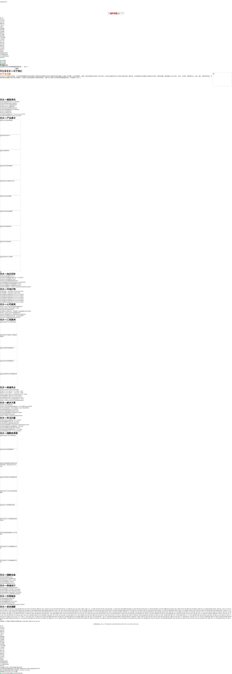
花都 (88, 612)
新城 (163, 612)
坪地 (16, 609)
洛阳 (115, 618)
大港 (151, 613)
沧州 (134, 624)
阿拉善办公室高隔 (4, 111)
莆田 (53, 616)
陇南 (147, 618)
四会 (177, 612)
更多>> (3, 99)
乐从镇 (68, 612)
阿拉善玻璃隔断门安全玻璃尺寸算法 (8, 589)
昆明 (224, 616)
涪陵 (224, 613)
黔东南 (109, 616)
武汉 (189, 616)
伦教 (51, 612)
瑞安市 (61, 613)
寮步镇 (65, 610)
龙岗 (110, 612)
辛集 (47, 613)
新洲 (99, 609)
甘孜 (206, 615)
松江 (77, 615)
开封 (120, 618)
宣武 (102, 613)
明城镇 (211, 610)
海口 (128, 615)
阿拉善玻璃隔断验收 (5, 599)
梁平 (185, 613)
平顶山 (136, 618)
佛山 (201, 615)
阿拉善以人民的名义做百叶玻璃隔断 (8, 312)
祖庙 (208, 610)
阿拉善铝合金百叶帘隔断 (6, 106)
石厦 (101, 609)
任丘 (12, 613)
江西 (121, 616)
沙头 (133, 609)
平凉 (118, 618)
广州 (21, 616)
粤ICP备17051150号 (25, 670)
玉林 (149, 615)
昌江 (103, 615)
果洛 (179, 618)
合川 (229, 613)
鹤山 (199, 612)
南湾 (23, 609)
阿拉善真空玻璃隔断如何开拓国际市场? (9, 412)
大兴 (106, 613)
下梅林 (82, 609)
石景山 (89, 613)
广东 (25, 616)
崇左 (152, 615)
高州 (187, 612)
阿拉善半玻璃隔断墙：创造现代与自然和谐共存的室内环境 (14, 286)
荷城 (221, 610)
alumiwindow (36, 621)
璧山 (221, 613)
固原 (203, 618)
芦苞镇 (13, 612)
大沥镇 (28, 612)
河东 (160, 613)
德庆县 (152, 610)
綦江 (211, 613)
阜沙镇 (175, 609)
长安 (143, 612)
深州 (2, 613)
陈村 (48, 612)
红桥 (133, 613)
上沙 (91, 609)
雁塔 (151, 612)
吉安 (91, 616)
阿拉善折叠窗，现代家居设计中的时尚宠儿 (10, 291)
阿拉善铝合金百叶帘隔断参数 (7, 105)
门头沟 (78, 613)
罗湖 (118, 612)
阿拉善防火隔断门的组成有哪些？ (8, 308)
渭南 (64, 618)
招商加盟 (2, 46)
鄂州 (167, 616)
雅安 (211, 615)
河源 (184, 615)
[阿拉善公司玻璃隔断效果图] (8, 517)
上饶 (103, 616)
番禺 (86, 612)
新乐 (40, 613)
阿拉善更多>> (6, 71)
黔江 (199, 613)
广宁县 (163, 610)
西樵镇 (21, 612)
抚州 (98, 616)
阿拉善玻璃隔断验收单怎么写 (7, 601)
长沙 (19, 618)
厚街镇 (69, 610)
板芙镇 (207, 609)
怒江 (169, 616)
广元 (189, 615)
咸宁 (152, 616)
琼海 (147, 615)
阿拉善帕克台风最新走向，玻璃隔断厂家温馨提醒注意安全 (14, 311)
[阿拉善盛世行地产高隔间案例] (8, 333)
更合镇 (214, 610)
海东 (189, 618)
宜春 (96, 616)
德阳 (193, 615)
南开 (162, 613)
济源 (36, 618)
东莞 (169, 615)
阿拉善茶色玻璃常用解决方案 (7, 103)
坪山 (13, 609)
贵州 (147, 616)
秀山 (197, 613)
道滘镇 (16, 610)
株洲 (14, 618)
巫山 (165, 613)
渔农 (103, 609)
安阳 (152, 618)
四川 (73, 616)
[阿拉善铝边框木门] (10, 149)
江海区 (149, 610)
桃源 (57, 609)
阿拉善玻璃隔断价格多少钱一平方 (8, 421)
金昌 (111, 618)
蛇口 (65, 609)
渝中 (40, 615)
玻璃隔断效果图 (4, 53)
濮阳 (91, 618)
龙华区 (197, 610)
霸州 (28, 613)
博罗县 (151, 609)
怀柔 (75, 613)
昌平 (109, 613)
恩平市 (128, 610)
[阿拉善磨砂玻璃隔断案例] (8, 359)
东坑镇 (89, 610)
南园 (137, 609)
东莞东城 (115, 610)
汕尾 (16, 616)
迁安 (30, 613)
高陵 (133, 612)
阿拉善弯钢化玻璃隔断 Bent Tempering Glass (11, 114)
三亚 (176, 615)
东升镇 (182, 609)
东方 (159, 615)
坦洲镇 (214, 609)
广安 (18, 616)
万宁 (133, 615)
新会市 (142, 610)
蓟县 (119, 613)
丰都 (209, 613)
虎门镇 (80, 610)
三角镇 (218, 609)
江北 (67, 615)
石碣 (26, 610)
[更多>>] (26, 66)
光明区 (190, 610)
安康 (59, 618)
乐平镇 (6, 612)
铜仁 (101, 616)
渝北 (62, 615)
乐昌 (212, 612)
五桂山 (224, 609)
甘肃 (157, 618)
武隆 (180, 613)
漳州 (45, 616)
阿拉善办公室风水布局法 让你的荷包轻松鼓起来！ (12, 394)
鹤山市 (135, 610)
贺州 (157, 615)
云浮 (174, 615)
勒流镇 (56, 612)
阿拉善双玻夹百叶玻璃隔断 (6, 578)
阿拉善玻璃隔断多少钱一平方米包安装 (9, 431)
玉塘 (6, 609)
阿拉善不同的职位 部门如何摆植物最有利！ (10, 398)
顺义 (92, 613)
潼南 (204, 613)
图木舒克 (222, 618)
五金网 (23, 621)
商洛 (62, 618)
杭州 (113, 624)
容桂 (62, 612)
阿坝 (198, 615)
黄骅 (10, 613)
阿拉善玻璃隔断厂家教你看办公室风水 (9, 395)
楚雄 (186, 616)
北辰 (136, 613)
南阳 (125, 618)
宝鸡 (55, 618)
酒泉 (103, 618)
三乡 (204, 609)
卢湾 (15, 615)
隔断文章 (31, 621)
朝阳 (116, 613)
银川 (212, 618)
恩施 (127, 616)
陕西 (86, 618)
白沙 (120, 615)
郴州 (2, 618)
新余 (117, 616)
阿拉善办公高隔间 (4, 112)
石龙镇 (107, 610)
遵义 (140, 616)
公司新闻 (2, 20)
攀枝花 (50, 616)
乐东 (96, 615)
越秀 (103, 612)
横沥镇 (86, 610)
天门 (181, 616)
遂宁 (23, 616)
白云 (93, 612)
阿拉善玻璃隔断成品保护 (6, 603)
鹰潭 (119, 616)
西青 (141, 613)
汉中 (57, 618)
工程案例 (2, 39)
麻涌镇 (36, 610)
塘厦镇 (46, 610)
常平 (83, 610)
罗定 (165, 612)
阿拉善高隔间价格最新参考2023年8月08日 (10, 300)
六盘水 (86, 616)
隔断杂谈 (2, 23)
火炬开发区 (161, 609)
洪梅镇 (19, 610)
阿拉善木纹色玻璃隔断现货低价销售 (8, 317)
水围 (106, 609)
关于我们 (2, 40)
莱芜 (171, 618)
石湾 (205, 610)
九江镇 (35, 612)
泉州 (47, 616)
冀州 (5, 613)
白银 (93, 618)
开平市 (131, 610)
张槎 (203, 610)
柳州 (135, 615)
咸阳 (79, 618)
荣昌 (216, 613)
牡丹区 (65, 613)
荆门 (130, 616)
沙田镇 (72, 610)
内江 (225, 615)
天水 (101, 618)
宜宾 (1, 616)
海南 (181, 615)
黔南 (114, 616)
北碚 (17, 615)
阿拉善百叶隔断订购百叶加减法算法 (8, 590)
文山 (198, 616)
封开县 (156, 610)
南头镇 (168, 609)
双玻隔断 (2, 29)
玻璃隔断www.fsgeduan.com (7, 671)
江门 (230, 615)
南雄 (214, 612)
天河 (96, 612)
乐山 (220, 615)
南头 (72, 609)
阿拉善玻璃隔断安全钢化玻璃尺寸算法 (9, 592)
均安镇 (45, 612)
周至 (138, 612)
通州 (94, 613)
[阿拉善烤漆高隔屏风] (10, 240)
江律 (219, 613)
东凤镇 (171, 609)
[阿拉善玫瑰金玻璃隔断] (10, 225)
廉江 (195, 612)
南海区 (54, 613)
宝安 (113, 612)
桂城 (71, 612)
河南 (162, 618)
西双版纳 (11, 618)
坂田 (28, 609)
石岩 (43, 609)
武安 (226, 612)
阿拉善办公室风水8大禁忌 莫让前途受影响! (10, 400)
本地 (70, 613)
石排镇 (103, 610)
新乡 (149, 618)
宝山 (59, 615)
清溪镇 (43, 610)
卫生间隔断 (2, 37)
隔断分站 (2, 50)
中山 (186, 615)
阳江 (13, 616)
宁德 (58, 616)
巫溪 (167, 613)
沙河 (67, 609)
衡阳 (7, 618)
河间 (7, 613)
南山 (77, 609)
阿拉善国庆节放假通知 (5, 309)
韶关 (228, 615)
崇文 (97, 613)
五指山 (140, 615)
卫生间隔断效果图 (4, 56)
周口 (89, 618)
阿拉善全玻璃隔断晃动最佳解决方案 (8, 427)
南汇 (28, 615)
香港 (3, 609)
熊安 (224, 612)
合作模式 (2, 48)
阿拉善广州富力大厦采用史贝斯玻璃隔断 (10, 306)
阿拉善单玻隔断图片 (5, 577)
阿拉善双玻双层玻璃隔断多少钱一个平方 (10, 429)
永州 (196, 616)
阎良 (148, 612)
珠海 (203, 615)
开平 (202, 612)
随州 (135, 616)
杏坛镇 (42, 612)
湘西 (212, 616)
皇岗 (108, 609)
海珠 (101, 612)
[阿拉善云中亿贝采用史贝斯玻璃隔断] (8, 503)
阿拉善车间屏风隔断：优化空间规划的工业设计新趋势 (13, 408)
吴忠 (206, 618)
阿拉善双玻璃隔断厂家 (5, 581)
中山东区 (9, 610)
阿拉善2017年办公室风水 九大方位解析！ (10, 391)
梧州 (125, 615)
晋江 (221, 612)
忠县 (194, 613)
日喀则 (44, 618)
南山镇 (17, 612)
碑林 (160, 612)
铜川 (52, 618)
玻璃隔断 (2, 28)
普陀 (72, 615)
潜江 (174, 616)
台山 (204, 612)
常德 (229, 616)
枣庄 (181, 618)
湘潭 (17, 618)
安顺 (132, 616)
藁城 (45, 613)
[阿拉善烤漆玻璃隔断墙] (10, 179)
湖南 (29, 618)
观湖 (11, 609)
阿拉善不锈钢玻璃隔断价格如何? (8, 411)
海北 (196, 618)
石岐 (13, 610)
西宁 (193, 618)
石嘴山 (209, 618)
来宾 (162, 615)
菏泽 (68, 613)
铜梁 (214, 613)
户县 (136, 612)
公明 (45, 609)
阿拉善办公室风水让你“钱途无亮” (8, 389)
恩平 (197, 612)
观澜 (38, 609)
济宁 (226, 618)
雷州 (192, 612)
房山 (86, 613)
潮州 (171, 615)
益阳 (226, 616)
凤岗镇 (39, 610)
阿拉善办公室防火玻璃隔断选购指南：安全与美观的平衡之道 (14, 406)
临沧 (176, 616)
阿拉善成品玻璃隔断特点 (6, 276)
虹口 (38, 615)
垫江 (189, 613)
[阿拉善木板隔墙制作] (10, 255)
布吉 (25, 609)
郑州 (154, 618)
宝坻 (126, 613)
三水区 (50, 613)
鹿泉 (38, 613)
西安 (84, 618)
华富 (128, 609)
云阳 (182, 613)
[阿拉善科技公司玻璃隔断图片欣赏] (8, 559)
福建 (68, 616)
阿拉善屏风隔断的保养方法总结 (7, 409)
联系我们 (2, 57)
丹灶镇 (31, 612)
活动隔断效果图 (4, 54)
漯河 (81, 618)
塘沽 (153, 613)
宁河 (121, 613)
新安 (35, 609)
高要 (170, 610)
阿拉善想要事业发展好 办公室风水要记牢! (10, 397)
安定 (98, 615)
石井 (8, 609)
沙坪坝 (56, 615)
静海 (124, 613)
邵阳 (217, 616)
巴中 (11, 616)
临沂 (198, 618)
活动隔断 (2, 31)
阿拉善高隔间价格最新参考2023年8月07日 (10, 302)
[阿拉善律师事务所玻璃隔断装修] (8, 385)
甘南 (96, 618)
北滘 (59, 612)
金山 (19, 615)
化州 (185, 612)
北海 (106, 615)
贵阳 (142, 616)
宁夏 (217, 618)
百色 (118, 615)
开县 (7, 615)
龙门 (148, 609)
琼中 (89, 615)
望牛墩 (23, 610)
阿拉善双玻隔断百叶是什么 (6, 580)
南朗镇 (195, 609)
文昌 (154, 615)
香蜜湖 (125, 609)
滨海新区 (156, 613)
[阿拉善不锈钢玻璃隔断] (10, 134)
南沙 (81, 612)
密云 (83, 613)
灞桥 (155, 612)
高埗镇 (29, 610)
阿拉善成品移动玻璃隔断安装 (7, 108)
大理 (219, 616)
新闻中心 (2, 19)
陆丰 (173, 612)
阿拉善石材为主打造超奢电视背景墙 (8, 594)
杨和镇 (218, 610)
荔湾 (98, 612)
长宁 (53, 615)
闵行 (79, 615)
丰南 (35, 613)
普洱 (179, 616)
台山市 (138, 610)
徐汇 (74, 615)
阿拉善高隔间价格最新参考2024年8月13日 (10, 297)
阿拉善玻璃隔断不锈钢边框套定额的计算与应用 (11, 282)
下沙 (89, 609)
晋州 (43, 613)
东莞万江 (111, 610)
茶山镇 (100, 610)
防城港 (144, 615)
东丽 (138, 613)
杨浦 (45, 615)
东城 (99, 613)
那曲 (31, 618)
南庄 (200, 610)
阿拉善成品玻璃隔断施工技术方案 (8, 109)
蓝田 (141, 612)
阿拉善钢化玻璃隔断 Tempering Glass (9, 115)
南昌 (112, 616)
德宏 (5, 618)
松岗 (47, 609)
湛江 (191, 615)
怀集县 (159, 610)
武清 (129, 613)
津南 (131, 613)
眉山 (61, 616)
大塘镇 (10, 612)
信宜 (182, 612)
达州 (28, 616)
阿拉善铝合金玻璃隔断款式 (6, 279)
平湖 (30, 609)
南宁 (137, 615)
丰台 (111, 613)
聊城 (167, 618)
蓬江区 (145, 610)
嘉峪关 (139, 618)
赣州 (89, 616)
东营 (186, 618)
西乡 (55, 609)
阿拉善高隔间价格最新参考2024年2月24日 (10, 299)
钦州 (113, 615)
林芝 (39, 618)
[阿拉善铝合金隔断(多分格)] (10, 194)
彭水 (187, 613)
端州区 (176, 610)
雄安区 (121, 612)
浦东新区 (82, 615)
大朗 (59, 610)
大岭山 (62, 610)
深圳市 (143, 609)
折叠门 (1, 26)
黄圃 (165, 609)
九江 (106, 616)
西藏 (50, 618)
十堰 (137, 616)
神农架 (124, 616)
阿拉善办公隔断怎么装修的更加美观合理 (10, 415)
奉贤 (35, 615)
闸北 (51, 615)
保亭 (111, 615)
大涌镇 (199, 609)
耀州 (126, 612)
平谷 (81, 613)
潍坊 (229, 618)
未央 (153, 612)
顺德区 (58, 613)
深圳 (208, 615)
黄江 (56, 610)
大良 (53, 612)
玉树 (174, 618)
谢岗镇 (50, 610)
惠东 (146, 609)
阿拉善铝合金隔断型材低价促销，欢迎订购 (10, 315)
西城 (104, 613)
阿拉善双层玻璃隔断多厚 (6, 583)
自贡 (43, 616)
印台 (129, 612)
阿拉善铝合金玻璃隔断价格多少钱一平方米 (10, 277)
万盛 (177, 613)
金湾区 (180, 610)
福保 (116, 609)
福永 (52, 609)
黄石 (154, 616)
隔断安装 (2, 45)
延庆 (73, 613)
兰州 (128, 618)
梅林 (130, 609)
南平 (33, 616)
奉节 (207, 613)
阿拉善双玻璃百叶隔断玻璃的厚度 (8, 423)
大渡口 (25, 615)
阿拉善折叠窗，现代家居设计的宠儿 (8, 292)
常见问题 (2, 43)
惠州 (223, 615)
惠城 (157, 609)
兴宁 (175, 612)
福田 (135, 609)
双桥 (172, 613)
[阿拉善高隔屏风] (10, 164)
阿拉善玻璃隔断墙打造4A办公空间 (8, 101)
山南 (41, 618)
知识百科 (2, 22)
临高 (93, 615)
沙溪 (202, 609)
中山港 (227, 609)
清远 (179, 615)
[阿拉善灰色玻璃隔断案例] (8, 372)
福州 (66, 616)
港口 (221, 609)
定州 (23, 613)
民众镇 (192, 609)
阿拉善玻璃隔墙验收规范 (6, 598)
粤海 (60, 609)
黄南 (184, 618)
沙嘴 (94, 609)
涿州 (21, 613)
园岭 (140, 609)
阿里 (27, 618)
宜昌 (145, 616)
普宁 (168, 612)
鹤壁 (98, 618)
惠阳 (154, 609)
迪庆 (162, 616)
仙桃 (184, 616)
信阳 (130, 618)
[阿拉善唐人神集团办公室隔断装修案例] (8, 346)
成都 (71, 616)
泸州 (6, 616)
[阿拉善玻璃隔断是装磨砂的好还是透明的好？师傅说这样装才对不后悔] (8, 476)
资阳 (56, 616)
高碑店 (18, 613)
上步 (113, 609)
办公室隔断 (7, 621)
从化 (78, 612)
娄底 (221, 616)
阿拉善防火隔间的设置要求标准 (7, 587)
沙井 (50, 609)
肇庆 (196, 615)
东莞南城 (120, 610)
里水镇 (38, 612)
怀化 (201, 616)
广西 (164, 615)
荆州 (149, 616)
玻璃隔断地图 (18, 621)
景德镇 (82, 616)
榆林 (70, 618)
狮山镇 (24, 612)
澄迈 (101, 615)
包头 (137, 624)
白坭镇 (3, 612)
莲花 (122, 609)
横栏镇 (188, 609)
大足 (202, 613)
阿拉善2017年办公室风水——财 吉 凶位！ (10, 392)
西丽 (70, 609)
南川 (192, 613)
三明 (35, 616)
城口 (175, 613)
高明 (74, 612)
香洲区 (187, 610)
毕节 (93, 616)
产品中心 (2, 25)
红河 (214, 616)
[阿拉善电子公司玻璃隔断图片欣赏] (8, 573)
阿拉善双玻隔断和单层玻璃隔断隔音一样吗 (10, 426)
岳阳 (24, 618)
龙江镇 (65, 612)
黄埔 (91, 612)
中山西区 (4, 610)
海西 (169, 618)
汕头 (213, 615)
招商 (62, 609)
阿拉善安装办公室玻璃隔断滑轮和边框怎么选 (11, 604)
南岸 (33, 615)
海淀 (114, 613)
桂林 (130, 615)
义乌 (1, 609)
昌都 (34, 618)
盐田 (105, 612)
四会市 (167, 610)
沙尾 (96, 609)
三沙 (115, 615)
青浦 (30, 615)
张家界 (206, 616)
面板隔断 (2, 36)
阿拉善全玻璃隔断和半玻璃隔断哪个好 (9, 283)
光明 (33, 609)
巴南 (12, 615)
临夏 (133, 618)
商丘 (159, 618)
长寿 (226, 613)
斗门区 (183, 610)
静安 (22, 615)
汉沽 (148, 613)
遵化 (33, 613)
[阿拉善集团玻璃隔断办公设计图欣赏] (8, 545)
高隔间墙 (2, 33)
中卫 (214, 618)
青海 (201, 618)
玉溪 (191, 616)
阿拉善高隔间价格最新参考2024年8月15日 (10, 296)
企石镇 (96, 610)
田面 (79, 609)
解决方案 (2, 42)
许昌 (142, 618)
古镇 (185, 609)
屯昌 (86, 615)
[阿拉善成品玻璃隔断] (10, 210)
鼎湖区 (173, 610)
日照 (176, 618)
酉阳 (170, 613)
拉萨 (47, 618)
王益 (131, 612)
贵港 (123, 615)
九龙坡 (48, 615)
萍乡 (75, 616)
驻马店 (76, 618)
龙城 (18, 609)
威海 (219, 618)
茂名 (3, 616)
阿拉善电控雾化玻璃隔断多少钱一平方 (9, 420)
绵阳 (38, 616)
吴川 (190, 612)
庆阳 (113, 618)
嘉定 (64, 615)
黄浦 (43, 615)
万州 (5, 615)
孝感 (164, 616)
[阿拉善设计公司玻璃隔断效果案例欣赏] (8, 531)
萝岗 (83, 612)
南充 (30, 616)
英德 (209, 612)
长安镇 (76, 610)
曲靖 (209, 616)
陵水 (91, 615)
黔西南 (78, 616)
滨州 (191, 618)
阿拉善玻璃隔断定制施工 (6, 414)
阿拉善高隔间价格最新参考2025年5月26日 (10, 294)
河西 (146, 613)
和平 (143, 613)
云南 (22, 618)
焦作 (106, 618)
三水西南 (224, 610)
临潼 (146, 612)
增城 (76, 612)
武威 (145, 618)
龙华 (40, 609)
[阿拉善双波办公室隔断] (10, 270)
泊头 (15, 613)
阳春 (170, 612)
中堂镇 (32, 610)
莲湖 (158, 612)
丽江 (157, 616)
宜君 (124, 612)
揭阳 (8, 616)
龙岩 (40, 616)
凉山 (218, 615)
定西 (123, 618)
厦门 (63, 616)
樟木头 (53, 610)
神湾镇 (211, 609)
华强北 (119, 609)
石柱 (2, 615)
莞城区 (124, 610)
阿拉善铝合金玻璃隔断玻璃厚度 (7, 280)
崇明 (10, 615)
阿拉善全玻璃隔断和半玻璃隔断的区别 (9, 285)
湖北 (193, 616)
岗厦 (111, 609)
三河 (25, 613)
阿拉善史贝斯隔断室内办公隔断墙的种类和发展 (11, 314)
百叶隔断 (2, 34)
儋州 (167, 615)
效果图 (1, 51)
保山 (203, 616)
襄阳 (171, 616)
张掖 (108, 618)
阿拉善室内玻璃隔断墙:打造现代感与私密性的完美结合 (13, 424)
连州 (207, 612)
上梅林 (86, 609)
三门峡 (67, 618)
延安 (73, 618)
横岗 (21, 609)
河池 (108, 615)
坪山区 (194, 610)
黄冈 (159, 616)
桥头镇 (93, 610)
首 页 (1, 17)
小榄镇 (179, 609)
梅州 (216, 615)
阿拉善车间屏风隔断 (5, 404)
